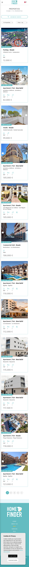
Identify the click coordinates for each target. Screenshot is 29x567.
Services (14, 529)
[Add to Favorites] (25, 29)
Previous (2, 37)
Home (14, 521)
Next (26, 37)
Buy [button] (14, 526)
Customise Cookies (12, 560)
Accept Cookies (12, 556)
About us (14, 524)
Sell (14, 531)
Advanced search (15, 17)
